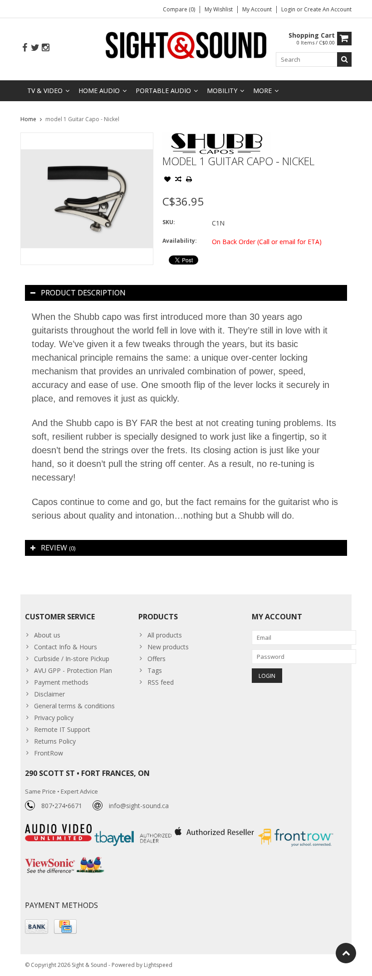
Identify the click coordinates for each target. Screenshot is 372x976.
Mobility (222, 90)
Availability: (179, 241)
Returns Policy (55, 741)
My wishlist (219, 9)
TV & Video (45, 90)
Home (28, 119)
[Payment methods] (36, 926)
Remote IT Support (62, 729)
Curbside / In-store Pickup (71, 658)
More (262, 90)
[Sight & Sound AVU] (186, 44)
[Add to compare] (178, 180)
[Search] (344, 59)
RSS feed (160, 682)
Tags (154, 670)
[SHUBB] (216, 137)
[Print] (189, 180)
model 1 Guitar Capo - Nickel (82, 119)
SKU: (168, 222)
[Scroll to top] (346, 953)
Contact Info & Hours (65, 646)
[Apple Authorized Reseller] (215, 828)
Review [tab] (58, 548)
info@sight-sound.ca (139, 805)
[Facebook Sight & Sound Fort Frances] (24, 48)
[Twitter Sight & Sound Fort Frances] (35, 48)
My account (257, 9)
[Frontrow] (295, 828)
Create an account (328, 9)
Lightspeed (158, 965)
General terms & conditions (74, 705)
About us (47, 635)
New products (168, 646)
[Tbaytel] (134, 828)
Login (289, 9)
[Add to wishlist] (167, 180)
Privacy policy (53, 717)
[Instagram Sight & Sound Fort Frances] (45, 48)
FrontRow (48, 753)
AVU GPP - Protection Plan (73, 670)
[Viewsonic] (64, 857)
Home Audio (99, 90)
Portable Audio (163, 90)
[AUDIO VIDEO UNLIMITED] (59, 828)
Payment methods (61, 682)
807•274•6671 (61, 805)
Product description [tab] (83, 293)
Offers (156, 658)
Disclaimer (49, 694)
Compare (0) (179, 9)
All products (164, 635)
